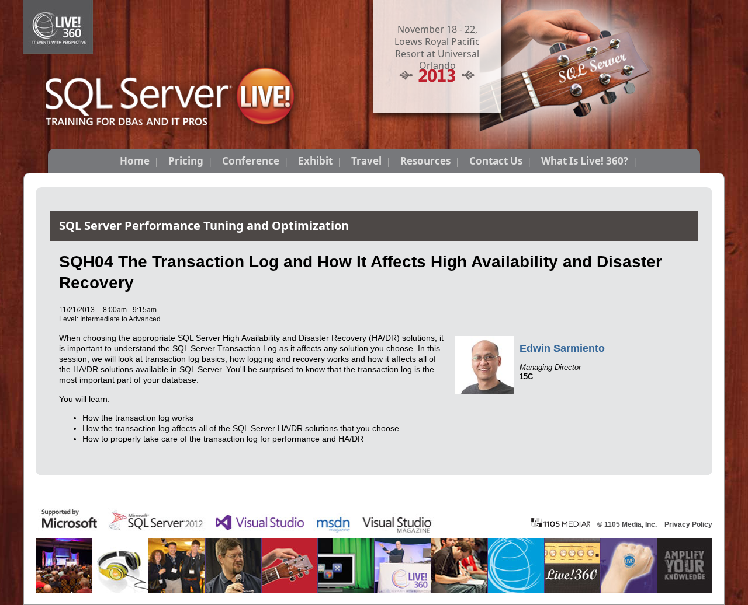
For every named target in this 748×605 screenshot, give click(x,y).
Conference (250, 160)
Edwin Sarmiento (562, 348)
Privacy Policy (688, 524)
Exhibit (315, 160)
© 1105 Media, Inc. (627, 524)
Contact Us (495, 160)
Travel (366, 160)
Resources (425, 160)
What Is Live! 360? (584, 160)
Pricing (185, 160)
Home (135, 160)
